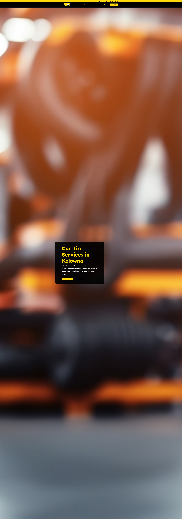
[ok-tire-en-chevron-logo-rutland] (67, 4)
